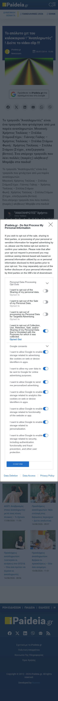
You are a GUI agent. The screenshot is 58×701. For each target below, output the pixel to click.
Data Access (29, 475)
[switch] (45, 290)
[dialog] (29, 350)
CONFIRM (18, 464)
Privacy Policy (47, 475)
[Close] (52, 226)
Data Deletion (11, 475)
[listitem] (29, 283)
